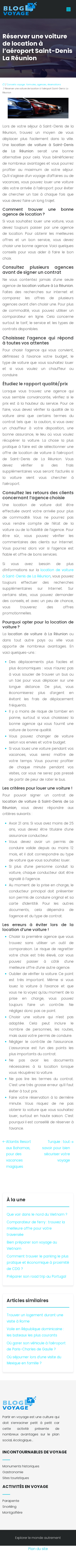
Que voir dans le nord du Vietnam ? (37, 1214)
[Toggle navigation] (68, 9)
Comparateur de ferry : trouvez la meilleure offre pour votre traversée (36, 1228)
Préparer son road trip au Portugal (36, 1276)
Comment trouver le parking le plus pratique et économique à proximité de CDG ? (38, 1262)
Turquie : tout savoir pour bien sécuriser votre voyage (56, 1151)
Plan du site (38, 1548)
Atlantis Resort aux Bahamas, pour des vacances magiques (18, 1154)
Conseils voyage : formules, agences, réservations (34, 84)
